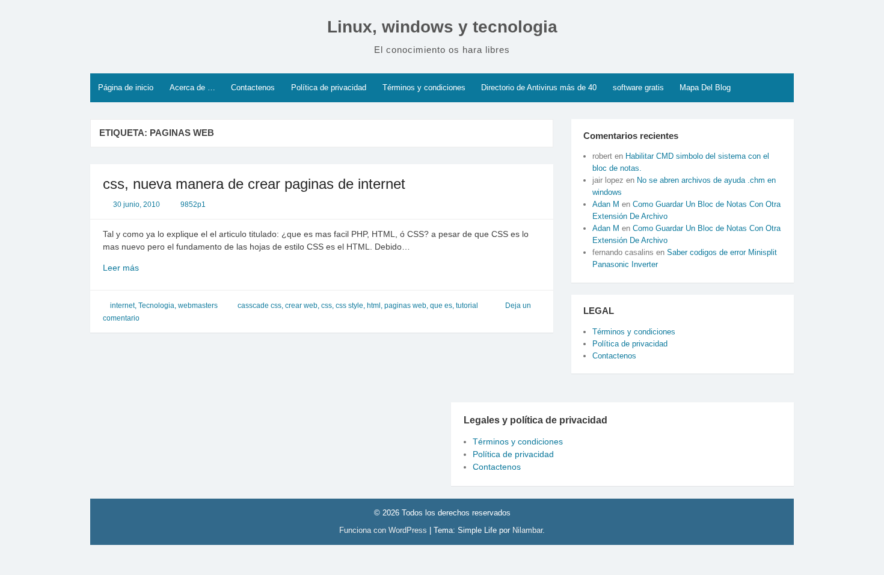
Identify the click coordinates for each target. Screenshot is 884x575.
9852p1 (193, 204)
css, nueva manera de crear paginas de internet (254, 184)
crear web (301, 305)
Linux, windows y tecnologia (442, 26)
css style (349, 305)
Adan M (605, 204)
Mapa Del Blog (705, 87)
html (374, 305)
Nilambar (527, 530)
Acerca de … (192, 87)
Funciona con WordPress (384, 530)
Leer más (135, 268)
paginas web (405, 305)
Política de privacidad (328, 87)
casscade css (259, 305)
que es (441, 305)
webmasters (198, 305)
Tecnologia (156, 305)
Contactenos (253, 87)
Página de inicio (125, 87)
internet (122, 305)
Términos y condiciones (423, 87)
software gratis (638, 87)
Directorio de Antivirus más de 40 (539, 87)
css (326, 305)
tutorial (467, 305)
